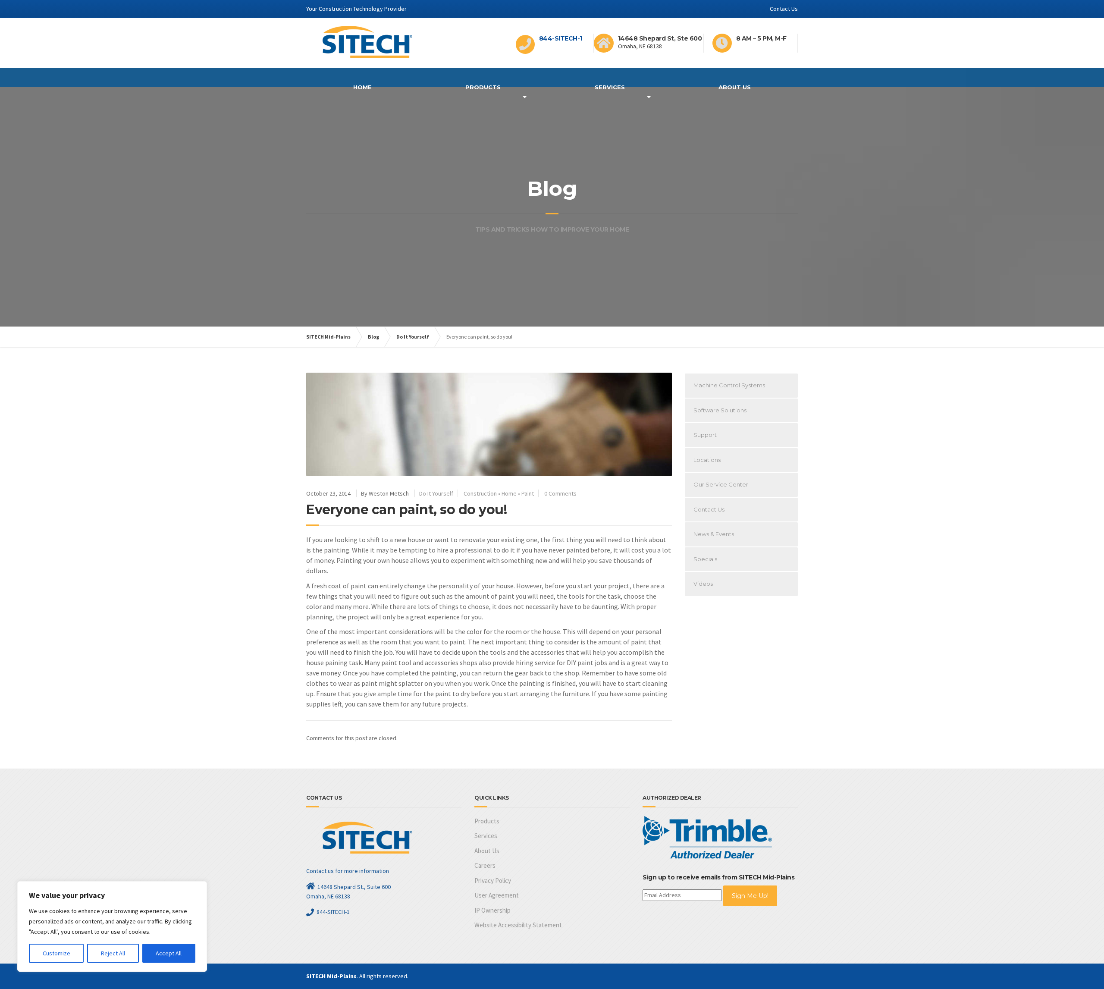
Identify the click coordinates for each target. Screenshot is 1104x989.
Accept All (169, 953)
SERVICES (610, 87)
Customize (56, 953)
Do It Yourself (436, 493)
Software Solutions (719, 410)
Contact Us (784, 9)
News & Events (713, 534)
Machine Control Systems (729, 385)
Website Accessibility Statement (518, 925)
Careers (485, 865)
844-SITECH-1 (560, 38)
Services (485, 836)
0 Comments (560, 493)
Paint (527, 493)
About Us (486, 851)
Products (483, 87)
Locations (707, 459)
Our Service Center (720, 484)
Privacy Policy (492, 880)
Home (362, 87)
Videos (703, 583)
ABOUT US (734, 87)
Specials (705, 559)
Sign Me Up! (750, 896)
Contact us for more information (347, 871)
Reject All (113, 953)
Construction (480, 493)
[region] (112, 926)
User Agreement (496, 895)
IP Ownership (492, 910)
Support (705, 434)
